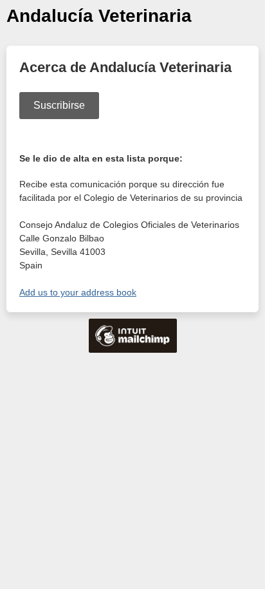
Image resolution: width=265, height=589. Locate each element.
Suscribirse (59, 105)
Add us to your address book (77, 292)
